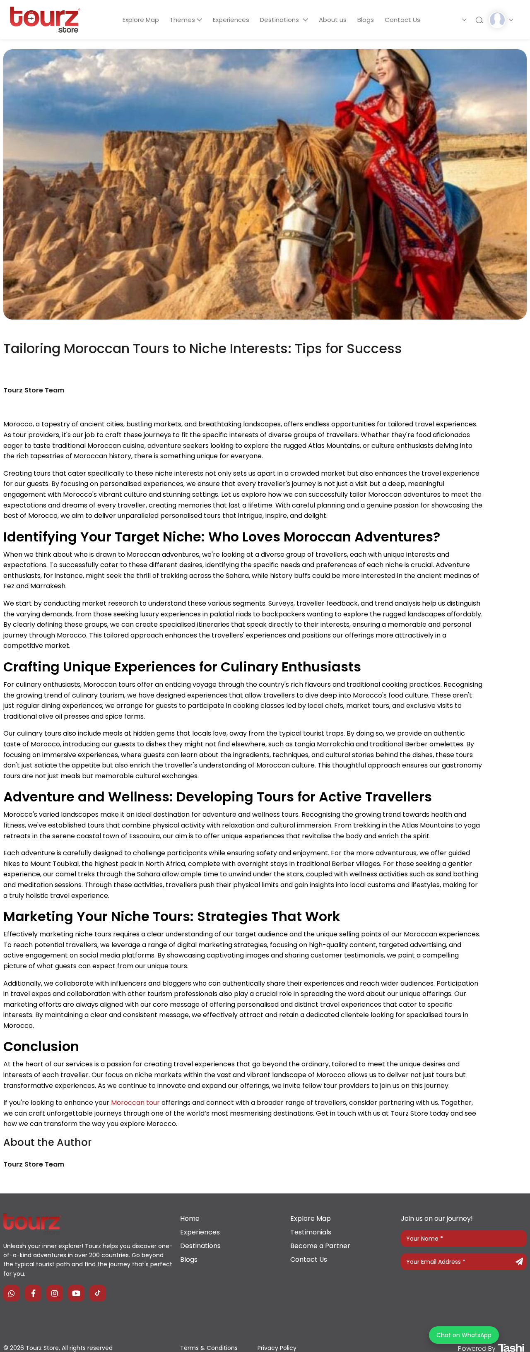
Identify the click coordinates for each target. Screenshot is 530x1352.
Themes (182, 19)
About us (333, 19)
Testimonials (310, 1232)
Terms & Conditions (209, 1348)
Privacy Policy (277, 1348)
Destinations (280, 19)
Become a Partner (320, 1246)
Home (190, 1218)
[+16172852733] (11, 1293)
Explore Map (141, 19)
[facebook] (33, 1293)
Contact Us (402, 19)
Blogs (365, 19)
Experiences (231, 19)
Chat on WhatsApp (463, 1335)
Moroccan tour (135, 1102)
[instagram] (54, 1293)
